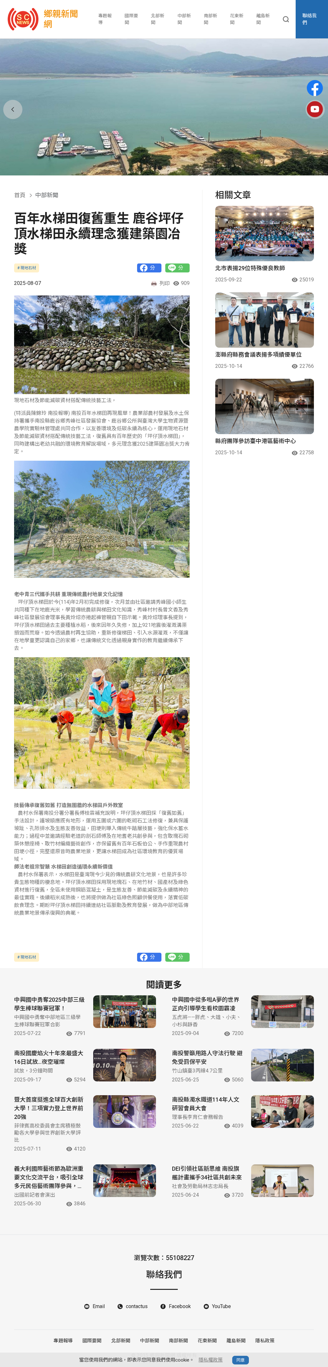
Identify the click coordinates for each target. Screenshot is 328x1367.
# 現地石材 (26, 268)
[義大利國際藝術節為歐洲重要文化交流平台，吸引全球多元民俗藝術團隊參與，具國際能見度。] (124, 1180)
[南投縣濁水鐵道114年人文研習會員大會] (282, 1111)
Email (99, 1306)
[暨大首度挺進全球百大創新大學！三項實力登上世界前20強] (124, 1111)
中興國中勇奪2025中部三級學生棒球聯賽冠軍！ (49, 1004)
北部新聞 (157, 19)
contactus (137, 1306)
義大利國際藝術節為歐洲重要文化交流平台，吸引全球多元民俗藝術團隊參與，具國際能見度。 (48, 1177)
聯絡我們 (309, 19)
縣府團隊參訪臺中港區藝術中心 (255, 441)
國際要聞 (131, 19)
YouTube (221, 1306)
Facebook (180, 1306)
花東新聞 (236, 19)
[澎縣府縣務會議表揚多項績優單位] (264, 320)
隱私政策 (265, 1341)
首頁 (20, 195)
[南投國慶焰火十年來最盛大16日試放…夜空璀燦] (124, 1065)
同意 (240, 1360)
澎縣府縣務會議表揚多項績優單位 (258, 354)
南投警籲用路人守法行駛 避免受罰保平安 (207, 1057)
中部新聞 (184, 19)
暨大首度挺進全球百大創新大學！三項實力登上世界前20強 (48, 1108)
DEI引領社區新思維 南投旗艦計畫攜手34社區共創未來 (207, 1173)
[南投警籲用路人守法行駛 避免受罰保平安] (282, 1065)
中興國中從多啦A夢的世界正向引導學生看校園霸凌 (205, 1004)
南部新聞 (210, 19)
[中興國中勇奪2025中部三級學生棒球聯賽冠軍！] (124, 1011)
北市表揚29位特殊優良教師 (250, 268)
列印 (165, 283)
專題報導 (105, 19)
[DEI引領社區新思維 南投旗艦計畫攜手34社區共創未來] (282, 1180)
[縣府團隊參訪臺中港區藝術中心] (264, 406)
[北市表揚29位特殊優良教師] (264, 233)
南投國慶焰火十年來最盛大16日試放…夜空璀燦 (48, 1057)
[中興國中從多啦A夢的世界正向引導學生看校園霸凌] (282, 1011)
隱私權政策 (211, 1360)
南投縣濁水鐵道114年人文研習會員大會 (205, 1104)
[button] (160, 168)
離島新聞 (263, 19)
